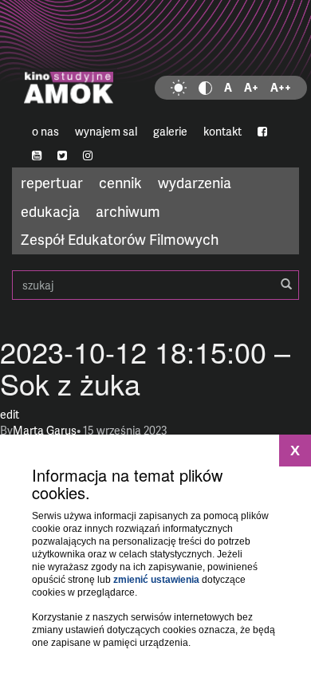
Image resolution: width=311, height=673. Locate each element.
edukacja (50, 211)
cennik (120, 182)
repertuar (52, 182)
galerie (170, 131)
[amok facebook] (262, 132)
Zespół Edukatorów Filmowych (119, 239)
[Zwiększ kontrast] (205, 88)
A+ (251, 87)
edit (9, 414)
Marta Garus (45, 430)
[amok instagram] (87, 155)
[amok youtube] (36, 155)
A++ (280, 87)
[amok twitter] (62, 155)
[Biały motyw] (179, 88)
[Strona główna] (155, 60)
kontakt (222, 131)
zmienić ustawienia (156, 579)
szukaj (155, 285)
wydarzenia (194, 182)
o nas (45, 131)
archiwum (128, 211)
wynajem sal (106, 131)
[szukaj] (286, 284)
